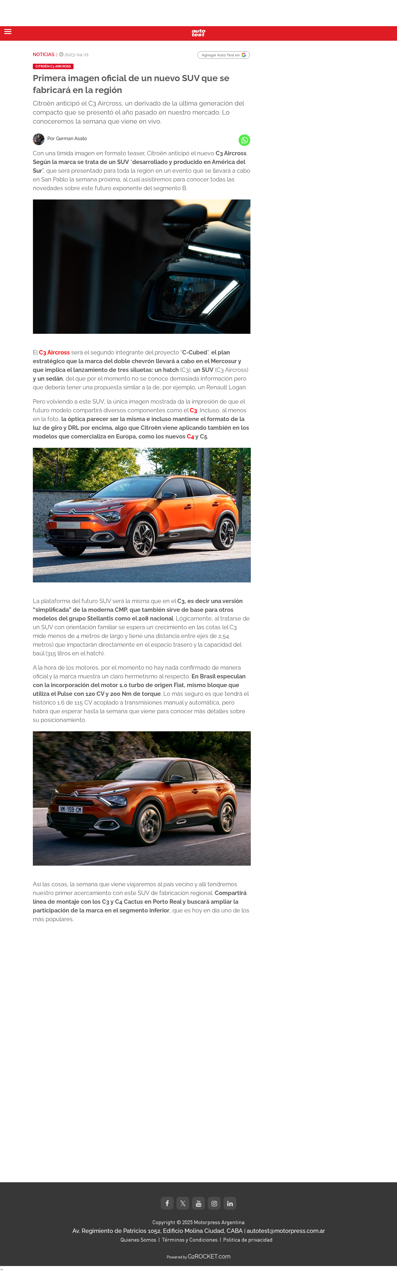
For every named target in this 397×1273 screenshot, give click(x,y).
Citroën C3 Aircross (53, 66)
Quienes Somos (138, 1239)
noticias (43, 54)
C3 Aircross (54, 352)
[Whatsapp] (244, 140)
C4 (190, 436)
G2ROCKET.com (209, 1256)
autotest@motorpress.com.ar (286, 1230)
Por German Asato (67, 138)
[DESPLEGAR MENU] (7, 31)
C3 (193, 410)
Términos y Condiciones (190, 1239)
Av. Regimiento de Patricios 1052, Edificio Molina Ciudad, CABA (157, 1230)
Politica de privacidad (248, 1239)
